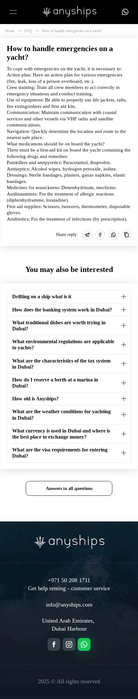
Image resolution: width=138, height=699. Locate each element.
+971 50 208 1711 (69, 580)
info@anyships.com (69, 604)
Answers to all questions (69, 488)
